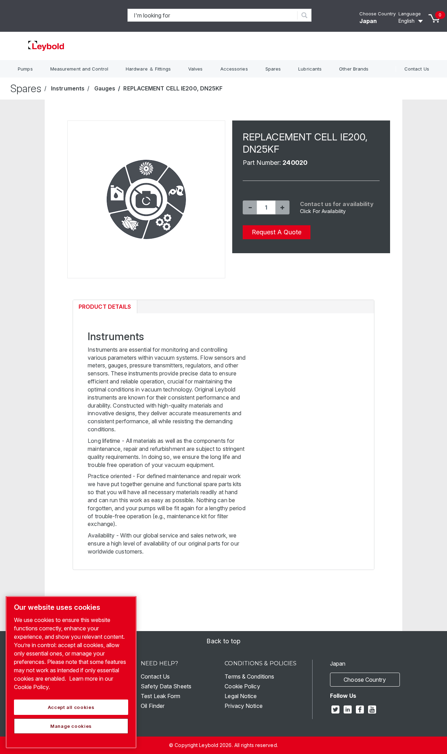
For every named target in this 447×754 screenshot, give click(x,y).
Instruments (68, 88)
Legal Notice (241, 696)
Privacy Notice (243, 705)
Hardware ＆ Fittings (148, 69)
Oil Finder (152, 705)
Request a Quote (276, 232)
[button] (250, 207)
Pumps (25, 69)
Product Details (104, 308)
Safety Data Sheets (166, 686)
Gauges (105, 88)
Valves (195, 69)
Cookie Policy (242, 686)
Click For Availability (323, 211)
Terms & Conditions (249, 676)
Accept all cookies (71, 707)
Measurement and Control (79, 69)
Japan (368, 20)
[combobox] (213, 15)
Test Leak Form (160, 696)
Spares (273, 69)
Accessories (234, 69)
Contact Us (416, 69)
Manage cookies (71, 726)
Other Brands (353, 69)
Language (409, 13)
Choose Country (377, 13)
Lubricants (310, 69)
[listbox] (411, 21)
